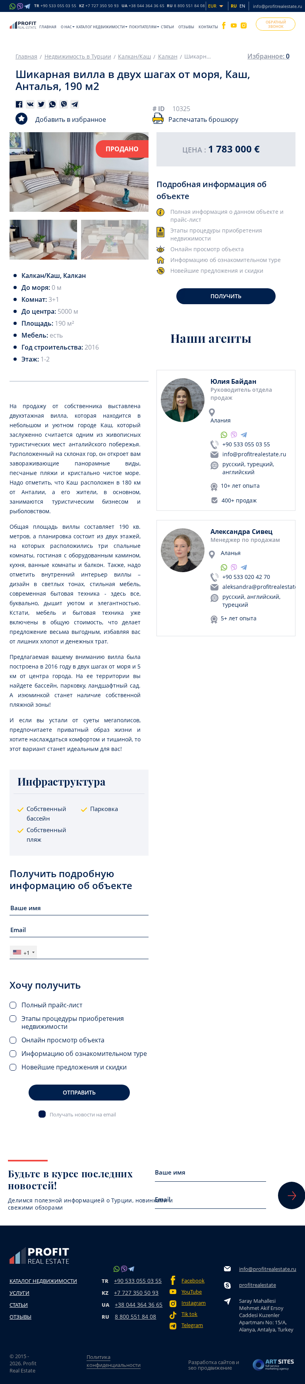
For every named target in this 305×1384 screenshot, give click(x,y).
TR (55, 6)
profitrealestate (257, 1284)
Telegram (192, 1325)
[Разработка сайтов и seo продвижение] (273, 1365)
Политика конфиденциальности (114, 1360)
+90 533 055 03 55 (246, 444)
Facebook (193, 1280)
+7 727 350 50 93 (136, 1292)
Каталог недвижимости (100, 26)
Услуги (19, 1292)
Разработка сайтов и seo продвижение (213, 1364)
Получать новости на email (83, 1114)
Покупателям (142, 26)
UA (143, 6)
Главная (47, 26)
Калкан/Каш (134, 56)
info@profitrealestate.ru (277, 6)
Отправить (79, 1092)
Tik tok (189, 1314)
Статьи (167, 26)
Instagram (193, 1303)
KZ (99, 6)
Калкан (168, 56)
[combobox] (23, 952)
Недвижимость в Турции (77, 56)
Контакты (208, 26)
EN (242, 6)
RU (186, 6)
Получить (225, 296)
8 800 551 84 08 (135, 1316)
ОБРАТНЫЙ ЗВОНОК (276, 24)
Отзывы (186, 26)
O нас (66, 26)
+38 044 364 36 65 (138, 1304)
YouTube (191, 1291)
